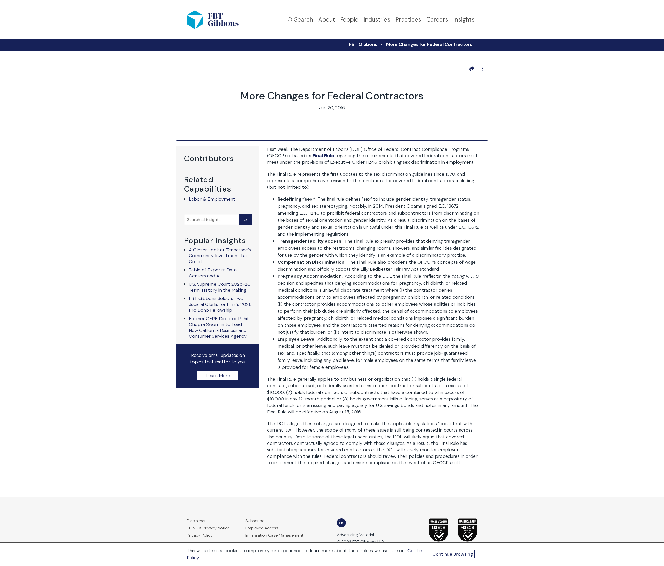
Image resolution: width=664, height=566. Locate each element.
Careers (437, 19)
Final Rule (323, 156)
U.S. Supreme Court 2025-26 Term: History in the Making (219, 287)
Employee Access (261, 528)
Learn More (218, 375)
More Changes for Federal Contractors (429, 44)
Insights (464, 19)
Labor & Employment (212, 199)
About (326, 19)
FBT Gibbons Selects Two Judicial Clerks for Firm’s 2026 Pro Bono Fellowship (220, 304)
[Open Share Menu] (472, 68)
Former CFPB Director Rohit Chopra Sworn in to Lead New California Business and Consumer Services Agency (219, 327)
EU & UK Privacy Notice (208, 528)
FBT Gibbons (363, 44)
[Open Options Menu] (482, 68)
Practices (408, 19)
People (349, 19)
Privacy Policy (200, 535)
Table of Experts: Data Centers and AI (213, 273)
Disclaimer (196, 520)
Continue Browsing (452, 554)
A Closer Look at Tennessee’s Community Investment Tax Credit (220, 256)
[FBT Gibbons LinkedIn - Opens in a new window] (341, 522)
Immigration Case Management (274, 535)
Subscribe (255, 520)
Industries (377, 19)
